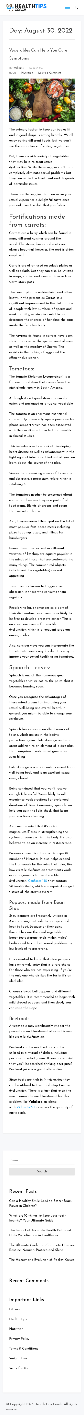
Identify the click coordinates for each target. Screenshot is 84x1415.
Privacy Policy (19, 1339)
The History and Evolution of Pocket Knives (41, 1260)
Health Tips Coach (48, 1404)
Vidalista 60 (26, 1107)
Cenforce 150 (37, 881)
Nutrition (27, 72)
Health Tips (18, 1319)
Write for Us (18, 1368)
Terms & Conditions (23, 1348)
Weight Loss (18, 1358)
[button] (76, 7)
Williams (18, 68)
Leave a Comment (49, 72)
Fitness (14, 1309)
